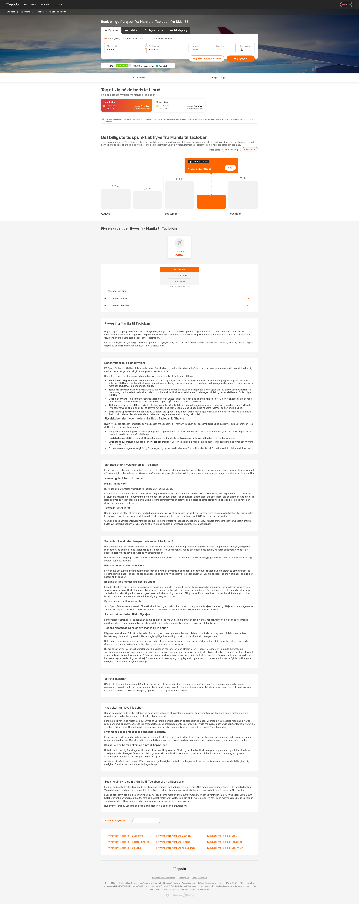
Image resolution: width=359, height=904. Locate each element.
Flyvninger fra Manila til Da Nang (124, 848)
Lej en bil (59, 5)
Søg (230, 167)
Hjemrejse (220, 46)
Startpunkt (112, 46)
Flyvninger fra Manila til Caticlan (173, 835)
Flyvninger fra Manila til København (224, 848)
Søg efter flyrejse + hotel (207, 58)
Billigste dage (218, 77)
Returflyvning (231, 149)
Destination (154, 46)
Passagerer (245, 46)
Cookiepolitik (184, 878)
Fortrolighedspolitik (199, 878)
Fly (25, 5)
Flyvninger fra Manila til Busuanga (125, 835)
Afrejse (196, 46)
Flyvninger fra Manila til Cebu (221, 835)
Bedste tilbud (140, 77)
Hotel (33, 5)
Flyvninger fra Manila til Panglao (173, 842)
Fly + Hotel (45, 5)
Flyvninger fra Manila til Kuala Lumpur (176, 848)
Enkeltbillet (250, 149)
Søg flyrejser (241, 58)
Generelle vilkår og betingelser (163, 878)
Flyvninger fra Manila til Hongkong (224, 842)
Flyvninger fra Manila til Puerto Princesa (128, 842)
